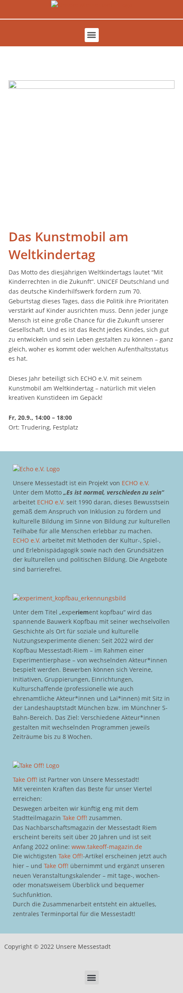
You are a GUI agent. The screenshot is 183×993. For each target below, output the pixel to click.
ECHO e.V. (135, 483)
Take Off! (25, 779)
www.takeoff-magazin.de (106, 847)
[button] (92, 35)
